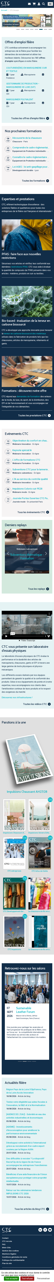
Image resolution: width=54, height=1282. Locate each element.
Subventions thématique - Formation (27, 556)
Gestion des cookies (10, 1248)
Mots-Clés (6, 1245)
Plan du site (7, 1261)
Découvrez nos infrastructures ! (17, 697)
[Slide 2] (17, 572)
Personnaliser (43, 1278)
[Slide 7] (36, 572)
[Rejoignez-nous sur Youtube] (50, 1227)
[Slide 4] (25, 572)
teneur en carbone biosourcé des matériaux (25, 333)
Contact (5, 1236)
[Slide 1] (13, 572)
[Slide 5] (29, 572)
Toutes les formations (33, 180)
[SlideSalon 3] (29, 1059)
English (5, 1268)
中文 (12, 1268)
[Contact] (29, 4)
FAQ (3, 1242)
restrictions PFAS (19, 267)
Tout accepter (11, 1278)
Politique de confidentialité (13, 1258)
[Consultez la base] (27, 20)
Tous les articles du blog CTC (29, 1207)
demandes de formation (28, 396)
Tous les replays (36, 589)
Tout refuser (27, 1278)
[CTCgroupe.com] (5, 4)
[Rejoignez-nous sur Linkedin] (40, 1227)
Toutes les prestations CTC (32, 415)
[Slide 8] (40, 572)
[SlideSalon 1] (20, 1059)
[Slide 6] (32, 572)
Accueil (4, 10)
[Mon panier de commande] (34, 4)
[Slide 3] (21, 572)
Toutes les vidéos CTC (35, 704)
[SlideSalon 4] (34, 1059)
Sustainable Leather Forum (25, 1010)
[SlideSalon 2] (25, 1059)
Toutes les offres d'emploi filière (28, 118)
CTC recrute (7, 1239)
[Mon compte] (39, 4)
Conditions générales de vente (14, 1255)
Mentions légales (9, 1251)
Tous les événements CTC (31, 512)
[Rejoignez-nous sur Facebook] (45, 1227)
